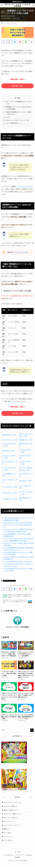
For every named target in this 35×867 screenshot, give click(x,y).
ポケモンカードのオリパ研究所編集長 (17, 627)
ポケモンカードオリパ (24, 186)
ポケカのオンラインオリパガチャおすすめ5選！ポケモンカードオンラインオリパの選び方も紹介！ (18, 525)
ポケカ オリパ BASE (10, 817)
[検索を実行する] (32, 730)
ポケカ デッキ (9, 821)
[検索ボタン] (33, 5)
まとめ (8, 117)
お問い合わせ (29, 855)
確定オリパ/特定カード (11, 810)
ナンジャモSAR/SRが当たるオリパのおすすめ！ (18, 561)
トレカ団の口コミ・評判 (9, 499)
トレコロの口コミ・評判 (9, 486)
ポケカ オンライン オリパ (8, 16)
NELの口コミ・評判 (25, 480)
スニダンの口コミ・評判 (9, 492)
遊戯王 (6, 829)
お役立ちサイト (10, 855)
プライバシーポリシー (20, 855)
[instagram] (19, 852)
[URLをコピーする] (31, 42)
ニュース (7, 836)
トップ (4, 855)
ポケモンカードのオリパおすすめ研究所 (18, 5)
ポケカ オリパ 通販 (10, 806)
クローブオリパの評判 (21, 252)
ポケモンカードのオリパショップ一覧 (17, 120)
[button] (3, 42)
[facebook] (15, 852)
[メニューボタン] (1, 5)
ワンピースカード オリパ (12, 825)
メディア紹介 (8, 840)
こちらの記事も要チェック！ (14, 123)
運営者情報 (17, 857)
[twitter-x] (17, 852)
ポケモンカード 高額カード (12, 814)
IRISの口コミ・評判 (8, 450)
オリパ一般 (8, 832)
